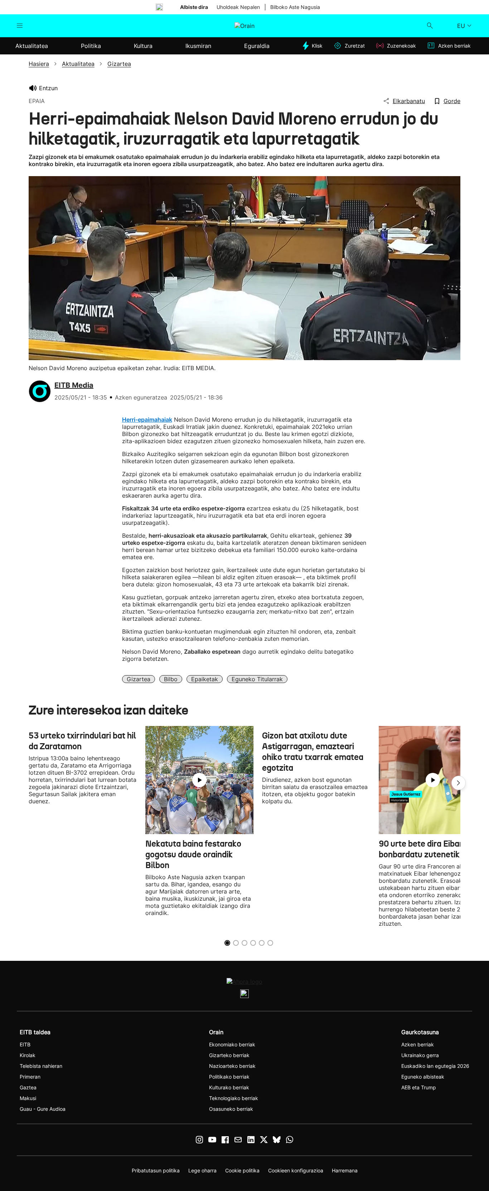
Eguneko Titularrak (257, 679)
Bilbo (171, 679)
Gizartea (138, 679)
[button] (458, 783)
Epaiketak (204, 679)
